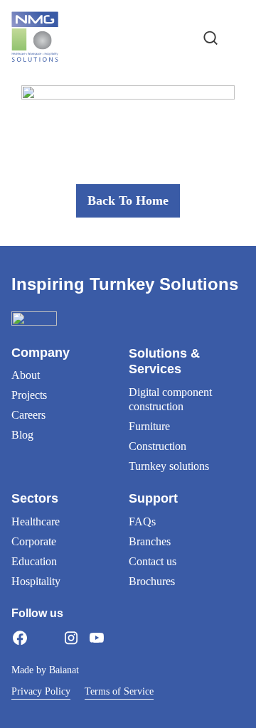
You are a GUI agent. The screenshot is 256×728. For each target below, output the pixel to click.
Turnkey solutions (169, 466)
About (25, 375)
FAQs (142, 521)
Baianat (64, 670)
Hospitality (35, 581)
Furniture (149, 426)
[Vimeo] (122, 637)
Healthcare (35, 521)
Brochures (152, 581)
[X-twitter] (45, 637)
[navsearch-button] (210, 37)
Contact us (152, 561)
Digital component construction (170, 399)
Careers (28, 415)
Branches (150, 541)
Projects (29, 395)
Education (34, 561)
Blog (22, 435)
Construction (157, 446)
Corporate (33, 541)
